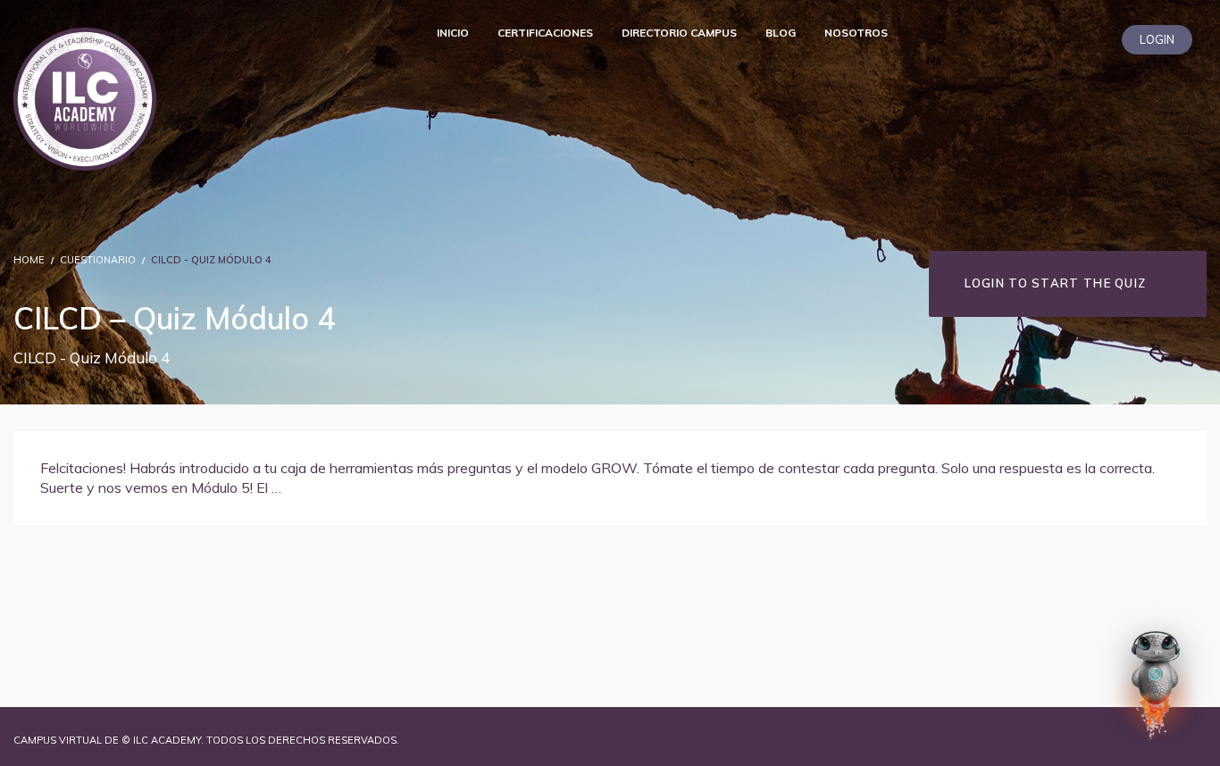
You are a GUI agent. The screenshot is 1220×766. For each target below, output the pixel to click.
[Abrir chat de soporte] (1156, 684)
